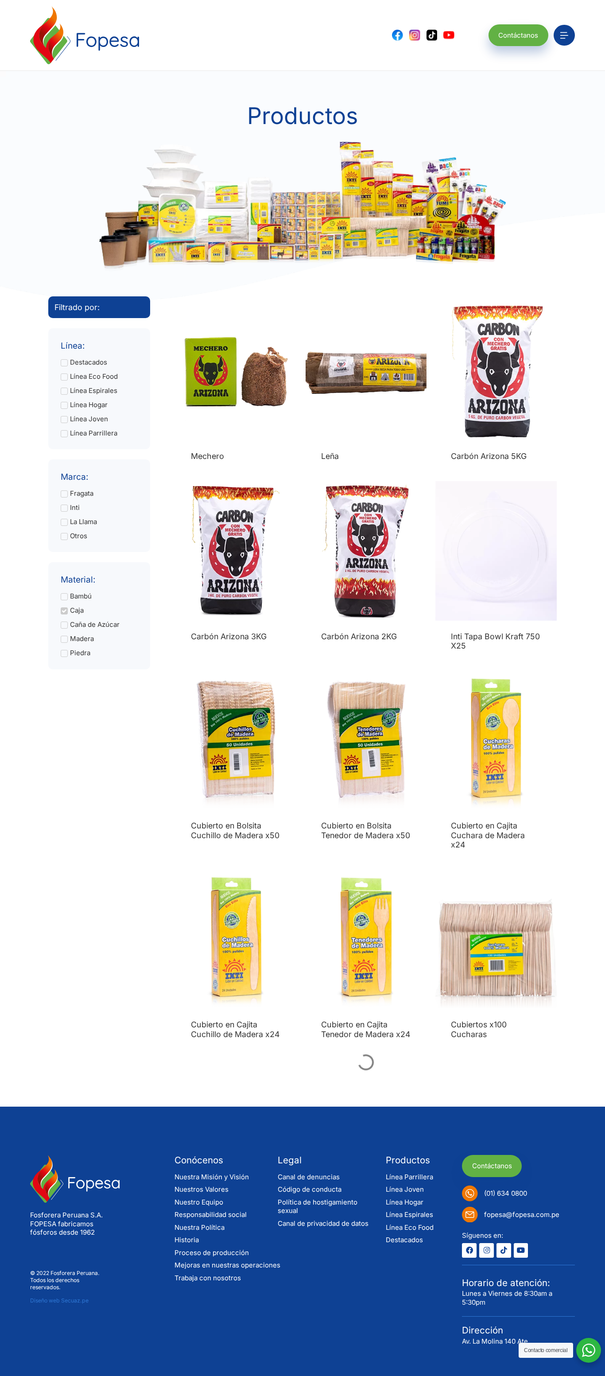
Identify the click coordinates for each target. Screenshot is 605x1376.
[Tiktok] (503, 1250)
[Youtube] (521, 1250)
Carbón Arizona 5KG (489, 456)
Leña (330, 456)
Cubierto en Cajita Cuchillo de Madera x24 (235, 1029)
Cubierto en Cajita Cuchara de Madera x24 (488, 835)
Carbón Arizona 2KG (359, 636)
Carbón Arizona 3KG (229, 636)
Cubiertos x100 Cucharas (479, 1029)
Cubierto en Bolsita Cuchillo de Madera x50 (235, 830)
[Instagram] (486, 1250)
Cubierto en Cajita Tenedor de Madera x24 (365, 1029)
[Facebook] (469, 1250)
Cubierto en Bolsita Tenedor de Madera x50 (365, 830)
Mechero (207, 456)
